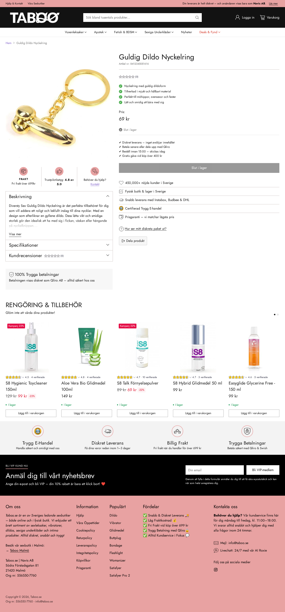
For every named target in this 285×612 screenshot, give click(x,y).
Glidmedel (117, 530)
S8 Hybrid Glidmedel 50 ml (197, 383)
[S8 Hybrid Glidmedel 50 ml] (198, 347)
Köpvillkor (83, 560)
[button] (54, 256)
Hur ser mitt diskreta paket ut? (145, 228)
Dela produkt (135, 240)
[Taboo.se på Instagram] (215, 570)
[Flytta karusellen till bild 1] (274, 314)
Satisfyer (115, 568)
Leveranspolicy (86, 545)
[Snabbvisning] (51, 327)
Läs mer (273, 3)
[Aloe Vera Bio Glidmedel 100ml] (86, 347)
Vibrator (115, 522)
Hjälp (80, 515)
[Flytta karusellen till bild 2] (278, 314)
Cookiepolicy (85, 530)
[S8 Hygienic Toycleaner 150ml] (31, 347)
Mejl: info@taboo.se (234, 542)
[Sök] (197, 17)
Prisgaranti (83, 568)
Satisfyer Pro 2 (120, 575)
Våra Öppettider (87, 522)
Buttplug (115, 537)
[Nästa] (278, 369)
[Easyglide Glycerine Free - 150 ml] (254, 347)
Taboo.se (36, 597)
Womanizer (117, 560)
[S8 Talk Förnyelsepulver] (142, 347)
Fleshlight (116, 552)
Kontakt (95, 184)
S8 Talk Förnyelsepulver (137, 383)
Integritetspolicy (87, 552)
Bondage (116, 545)
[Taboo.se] (35, 17)
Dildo (113, 515)
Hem (8, 43)
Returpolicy (84, 537)
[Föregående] (6, 369)
